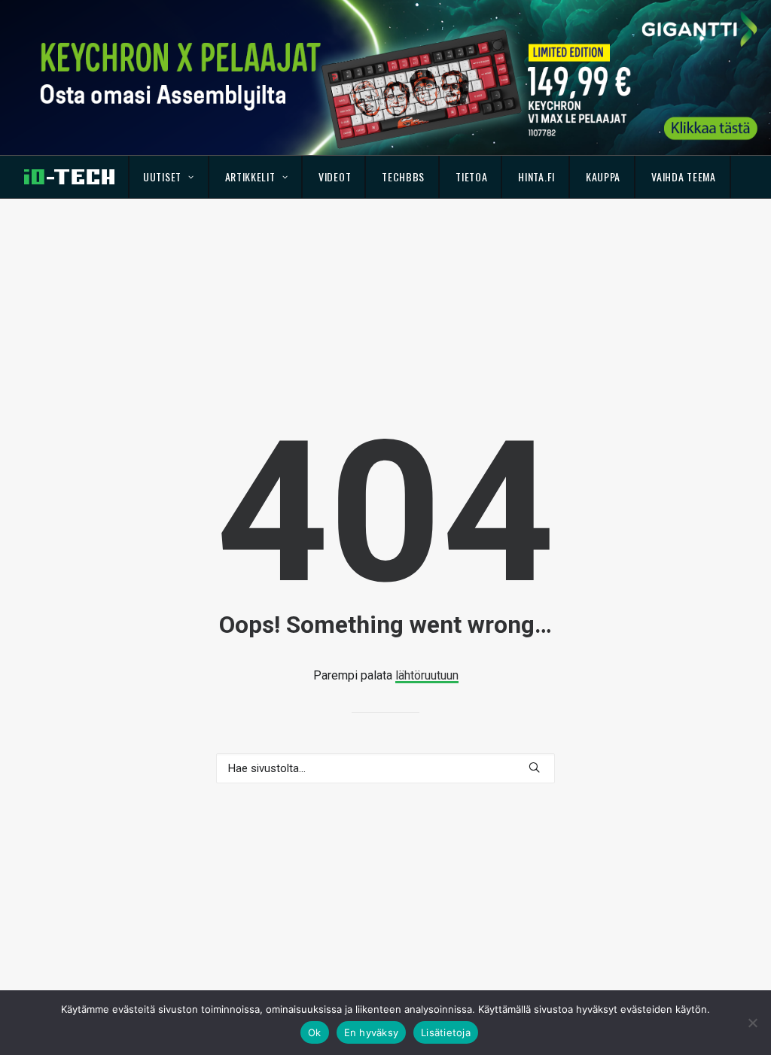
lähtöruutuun (427, 675)
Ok (315, 1032)
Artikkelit (250, 176)
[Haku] (385, 768)
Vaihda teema (683, 176)
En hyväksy (371, 1032)
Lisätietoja (446, 1032)
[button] (534, 767)
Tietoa (471, 176)
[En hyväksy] (752, 1022)
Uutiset (162, 176)
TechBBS (403, 176)
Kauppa (603, 176)
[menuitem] (169, 177)
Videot (334, 176)
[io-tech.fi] (69, 176)
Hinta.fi (536, 176)
